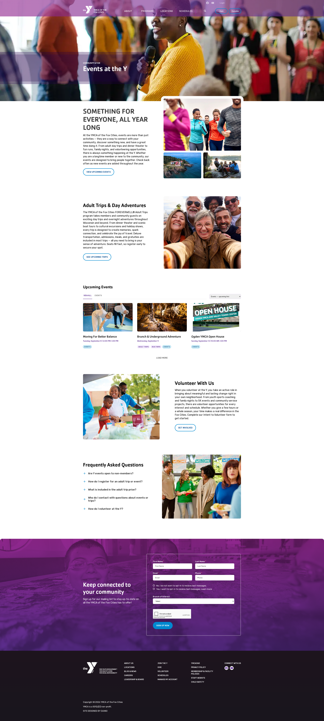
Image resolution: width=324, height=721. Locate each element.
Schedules (163, 675)
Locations (129, 667)
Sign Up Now (162, 625)
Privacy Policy (198, 667)
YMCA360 (195, 663)
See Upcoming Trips (97, 257)
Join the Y (162, 663)
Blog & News (130, 671)
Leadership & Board (134, 679)
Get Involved (185, 428)
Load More (162, 358)
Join (221, 11)
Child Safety (197, 682)
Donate (235, 11)
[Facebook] (207, 3)
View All (88, 295)
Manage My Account (167, 679)
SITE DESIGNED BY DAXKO (95, 711)
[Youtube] (213, 3)
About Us (128, 663)
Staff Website (198, 678)
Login (222, 3)
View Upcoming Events (98, 172)
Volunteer (163, 671)
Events (98, 295)
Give (160, 667)
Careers (128, 675)
